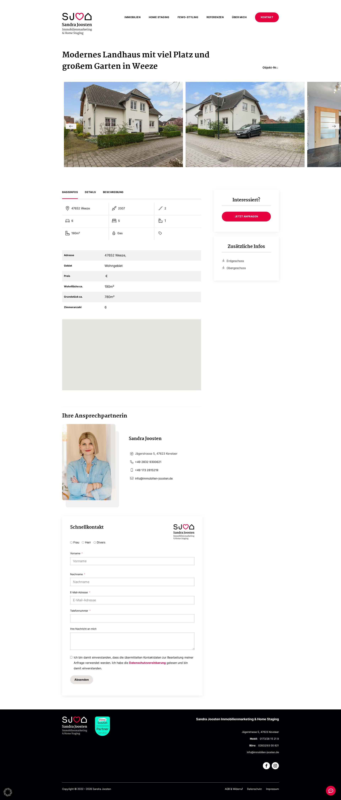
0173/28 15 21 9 (269, 738)
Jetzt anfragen (246, 216)
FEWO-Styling (188, 17)
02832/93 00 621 (268, 745)
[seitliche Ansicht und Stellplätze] (245, 166)
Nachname (76, 574)
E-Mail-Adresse (79, 592)
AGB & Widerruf (234, 789)
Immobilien (132, 17)
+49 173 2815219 (146, 470)
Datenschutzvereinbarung (147, 663)
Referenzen (215, 17)
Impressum (272, 789)
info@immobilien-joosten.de (154, 478)
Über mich (239, 17)
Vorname (75, 553)
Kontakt (267, 17)
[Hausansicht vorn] (123, 166)
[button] (71, 126)
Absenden (81, 679)
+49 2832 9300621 (148, 462)
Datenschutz (254, 789)
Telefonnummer (79, 610)
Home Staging (159, 17)
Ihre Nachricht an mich (83, 628)
